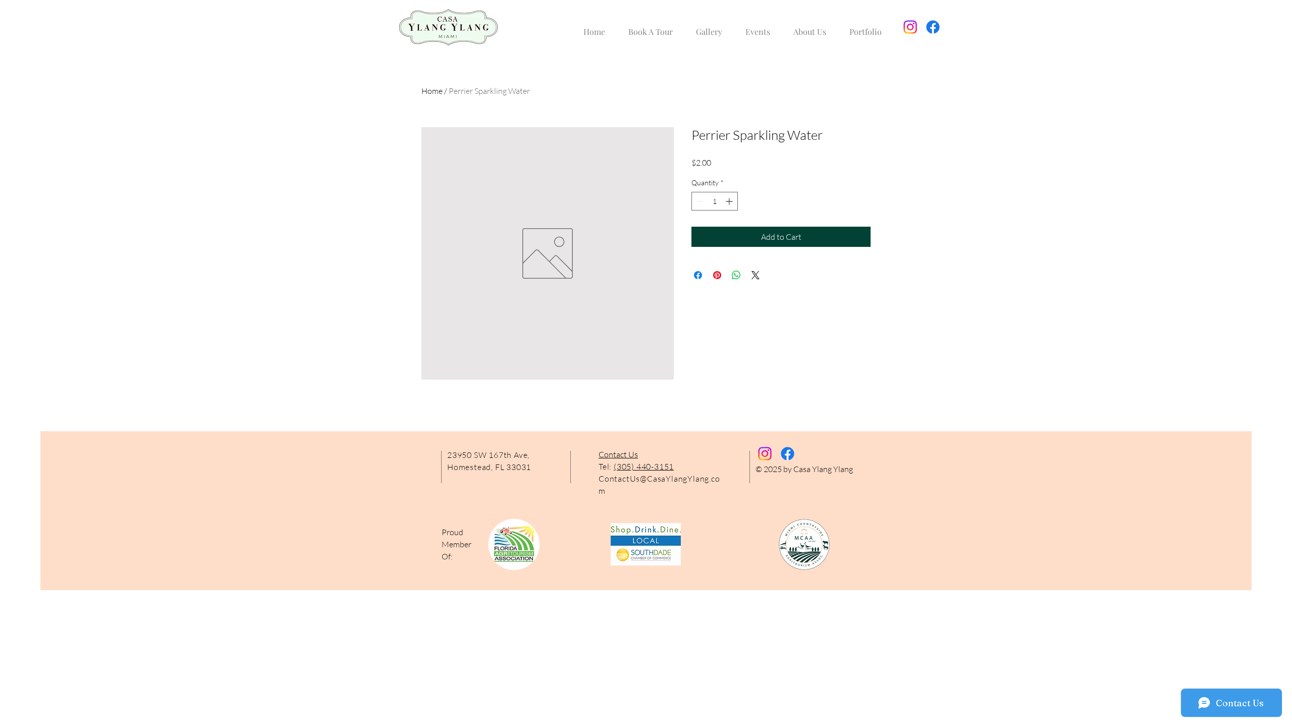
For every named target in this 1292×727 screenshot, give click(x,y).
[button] (709, 27)
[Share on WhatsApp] (736, 275)
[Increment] (730, 201)
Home (432, 91)
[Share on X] (755, 275)
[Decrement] (699, 201)
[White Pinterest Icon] (955, 27)
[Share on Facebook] (698, 275)
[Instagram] (910, 27)
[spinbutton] (715, 201)
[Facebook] (933, 27)
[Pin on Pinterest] (717, 275)
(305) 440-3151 (644, 466)
